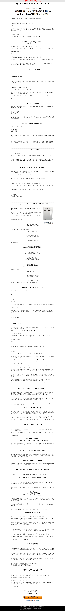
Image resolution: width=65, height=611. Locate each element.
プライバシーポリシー (32, 606)
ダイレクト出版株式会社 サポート (40, 606)
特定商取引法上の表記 (26, 606)
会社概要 (21, 606)
